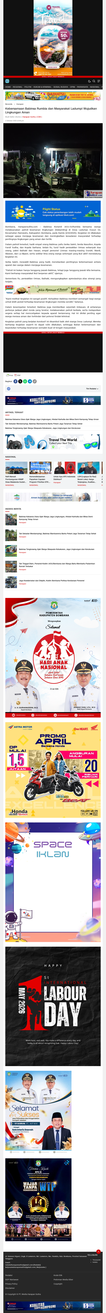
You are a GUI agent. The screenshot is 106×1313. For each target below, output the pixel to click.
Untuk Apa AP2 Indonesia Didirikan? (64, 478)
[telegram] (30, 381)
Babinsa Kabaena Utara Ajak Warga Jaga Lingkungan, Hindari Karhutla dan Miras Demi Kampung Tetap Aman (52, 419)
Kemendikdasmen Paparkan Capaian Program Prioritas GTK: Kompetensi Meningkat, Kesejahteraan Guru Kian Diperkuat (39, 483)
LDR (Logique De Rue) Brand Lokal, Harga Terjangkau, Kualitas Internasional (87, 480)
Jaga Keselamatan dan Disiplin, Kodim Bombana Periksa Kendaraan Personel (51, 580)
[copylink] (35, 381)
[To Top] (98, 1252)
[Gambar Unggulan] (53, 197)
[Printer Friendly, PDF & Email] (13, 375)
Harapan (20, 104)
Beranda (8, 104)
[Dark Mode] (89, 81)
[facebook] (15, 381)
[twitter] (20, 381)
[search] (94, 81)
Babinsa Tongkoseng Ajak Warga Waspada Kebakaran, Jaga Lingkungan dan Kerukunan (43, 428)
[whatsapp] (25, 381)
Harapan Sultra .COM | (32, 117)
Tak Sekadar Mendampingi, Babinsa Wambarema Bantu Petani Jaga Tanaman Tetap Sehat (43, 424)
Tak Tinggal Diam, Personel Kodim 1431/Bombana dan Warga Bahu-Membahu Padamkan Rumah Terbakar (57, 565)
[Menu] (98, 81)
